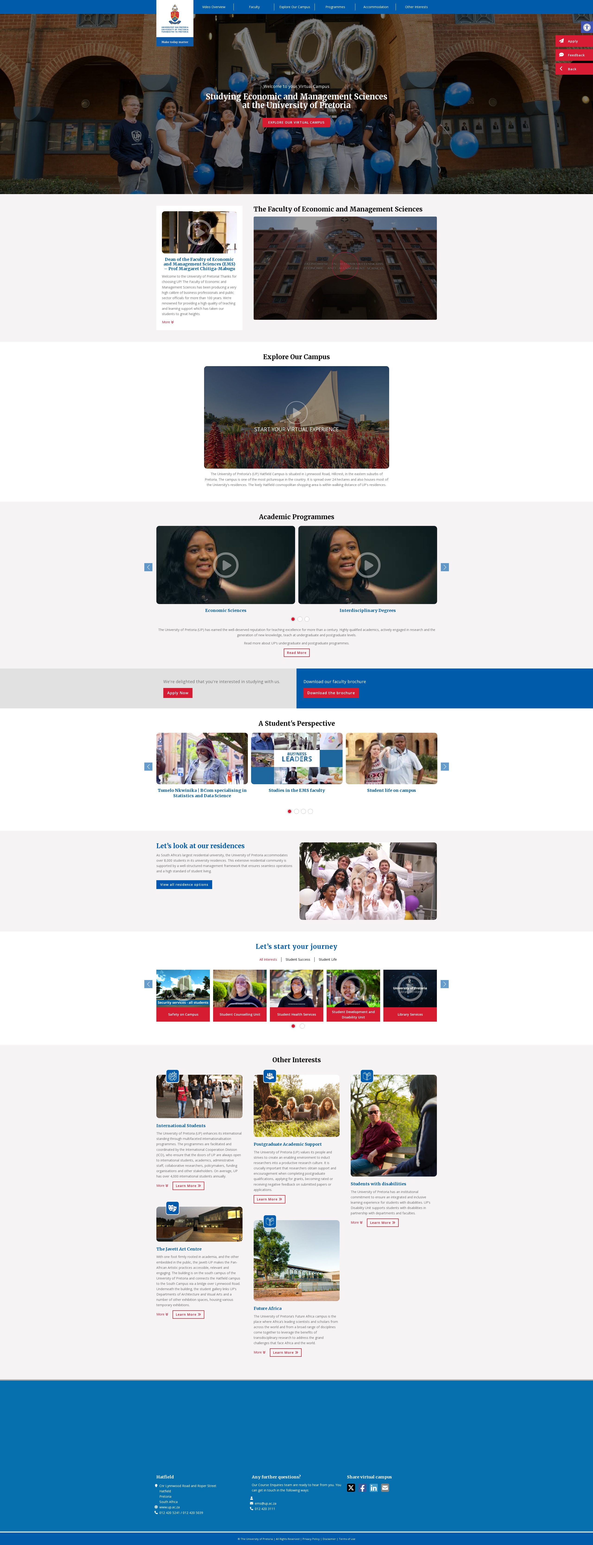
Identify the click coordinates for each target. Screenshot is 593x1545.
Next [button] (445, 567)
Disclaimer (329, 1539)
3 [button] (306, 619)
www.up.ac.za (169, 1507)
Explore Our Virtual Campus (296, 122)
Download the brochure (331, 692)
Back (572, 69)
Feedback (576, 55)
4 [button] (310, 811)
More (166, 322)
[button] (587, 27)
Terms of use (347, 1539)
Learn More (187, 1186)
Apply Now (178, 692)
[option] (225, 570)
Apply (573, 41)
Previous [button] (148, 567)
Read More (296, 652)
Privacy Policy (311, 1539)
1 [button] (293, 619)
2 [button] (300, 619)
